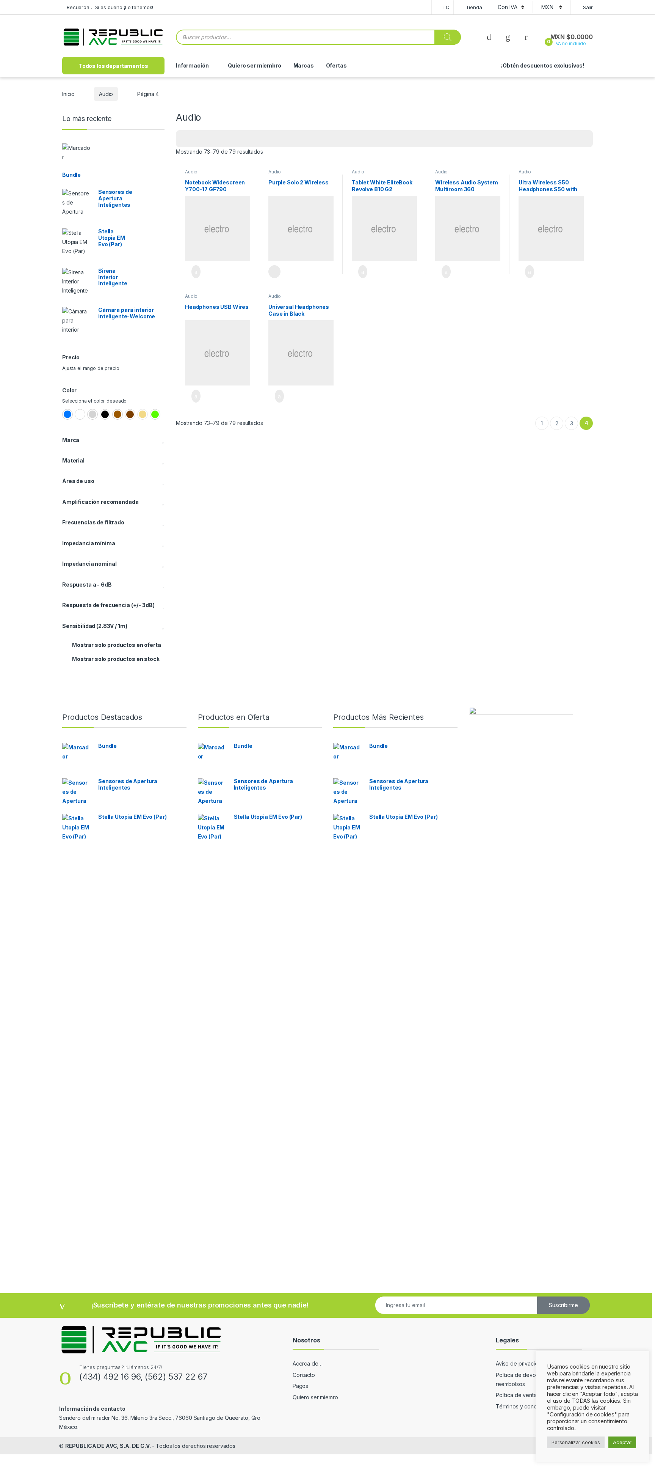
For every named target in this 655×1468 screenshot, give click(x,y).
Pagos (300, 1386)
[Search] (447, 37)
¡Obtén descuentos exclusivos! (542, 65)
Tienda (474, 7)
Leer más (274, 271)
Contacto (304, 1375)
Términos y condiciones (525, 1406)
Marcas (303, 65)
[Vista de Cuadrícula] (186, 138)
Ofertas (336, 65)
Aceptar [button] (622, 1442)
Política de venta (516, 1395)
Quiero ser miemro (315, 1397)
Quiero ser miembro (254, 65)
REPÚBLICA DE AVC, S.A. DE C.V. (108, 1446)
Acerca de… (308, 1363)
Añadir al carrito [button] (193, 271)
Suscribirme (563, 1305)
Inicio (68, 94)
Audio (106, 94)
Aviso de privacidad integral (530, 1363)
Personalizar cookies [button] (576, 1442)
